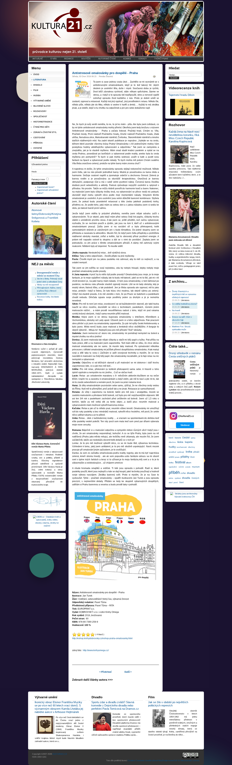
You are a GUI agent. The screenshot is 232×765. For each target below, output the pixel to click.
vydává (178, 478)
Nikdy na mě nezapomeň (48, 285)
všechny (191, 447)
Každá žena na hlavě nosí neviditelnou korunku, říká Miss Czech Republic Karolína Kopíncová (184, 136)
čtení (181, 482)
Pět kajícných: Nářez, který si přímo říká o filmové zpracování (49, 291)
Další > (128, 672)
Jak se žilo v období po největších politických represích (168, 704)
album (188, 463)
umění (171, 457)
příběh (174, 472)
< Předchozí (105, 672)
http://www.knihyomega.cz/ (96, 650)
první (176, 482)
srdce (171, 478)
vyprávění (173, 467)
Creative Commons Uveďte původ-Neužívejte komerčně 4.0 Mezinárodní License (163, 760)
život (192, 457)
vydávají (180, 452)
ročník (181, 467)
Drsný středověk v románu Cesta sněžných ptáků (184, 355)
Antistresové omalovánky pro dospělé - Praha (105, 73)
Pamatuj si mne (38, 179)
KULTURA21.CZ (60, 754)
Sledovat (185, 425)
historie (178, 438)
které (171, 438)
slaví (171, 482)
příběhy (185, 456)
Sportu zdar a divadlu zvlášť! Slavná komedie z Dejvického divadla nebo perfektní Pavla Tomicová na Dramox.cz (115, 705)
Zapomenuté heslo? (45, 187)
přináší (196, 452)
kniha (189, 451)
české (186, 437)
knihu (171, 463)
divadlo (191, 472)
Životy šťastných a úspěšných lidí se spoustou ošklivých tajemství (184, 294)
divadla (186, 477)
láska (180, 441)
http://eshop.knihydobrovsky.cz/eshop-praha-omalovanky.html (102, 638)
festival (180, 462)
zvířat (183, 473)
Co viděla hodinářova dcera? (184, 304)
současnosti (182, 447)
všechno (172, 442)
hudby (172, 446)
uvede (187, 467)
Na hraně (176, 310)
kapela (188, 441)
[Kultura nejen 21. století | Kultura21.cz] (116, 29)
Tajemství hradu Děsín (181, 95)
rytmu (193, 438)
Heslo (34, 172)
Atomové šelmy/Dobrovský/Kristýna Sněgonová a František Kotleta (46, 216)
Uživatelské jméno (40, 164)
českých (195, 478)
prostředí (172, 452)
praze (177, 457)
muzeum (196, 467)
